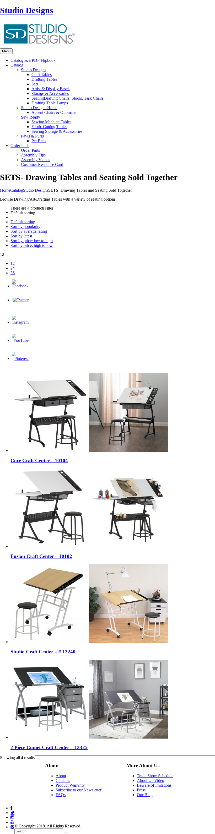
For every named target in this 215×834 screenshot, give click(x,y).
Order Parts (30, 150)
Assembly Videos (35, 159)
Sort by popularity (25, 226)
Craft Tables (41, 74)
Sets (34, 84)
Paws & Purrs (32, 136)
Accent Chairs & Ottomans (53, 112)
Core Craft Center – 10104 (39, 460)
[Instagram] (20, 322)
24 (12, 268)
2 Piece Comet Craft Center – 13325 (49, 747)
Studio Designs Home (39, 107)
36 (12, 273)
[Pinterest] (20, 358)
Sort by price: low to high (31, 240)
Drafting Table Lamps (49, 103)
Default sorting (22, 222)
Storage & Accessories (50, 93)
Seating (67, 98)
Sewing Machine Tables (51, 122)
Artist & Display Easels (50, 89)
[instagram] (12, 817)
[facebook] (11, 808)
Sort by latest (21, 236)
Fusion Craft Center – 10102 (41, 556)
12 (12, 263)
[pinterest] (12, 827)
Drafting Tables (44, 79)
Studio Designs (26, 10)
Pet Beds (38, 141)
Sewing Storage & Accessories (56, 131)
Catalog (16, 190)
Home (5, 190)
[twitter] (12, 812)
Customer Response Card (42, 164)
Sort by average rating (28, 231)
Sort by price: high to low (31, 245)
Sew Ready (30, 117)
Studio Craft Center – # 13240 (43, 651)
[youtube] (12, 822)
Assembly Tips (33, 155)
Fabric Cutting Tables (49, 126)
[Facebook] (20, 286)
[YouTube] (20, 340)
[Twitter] (21, 300)
